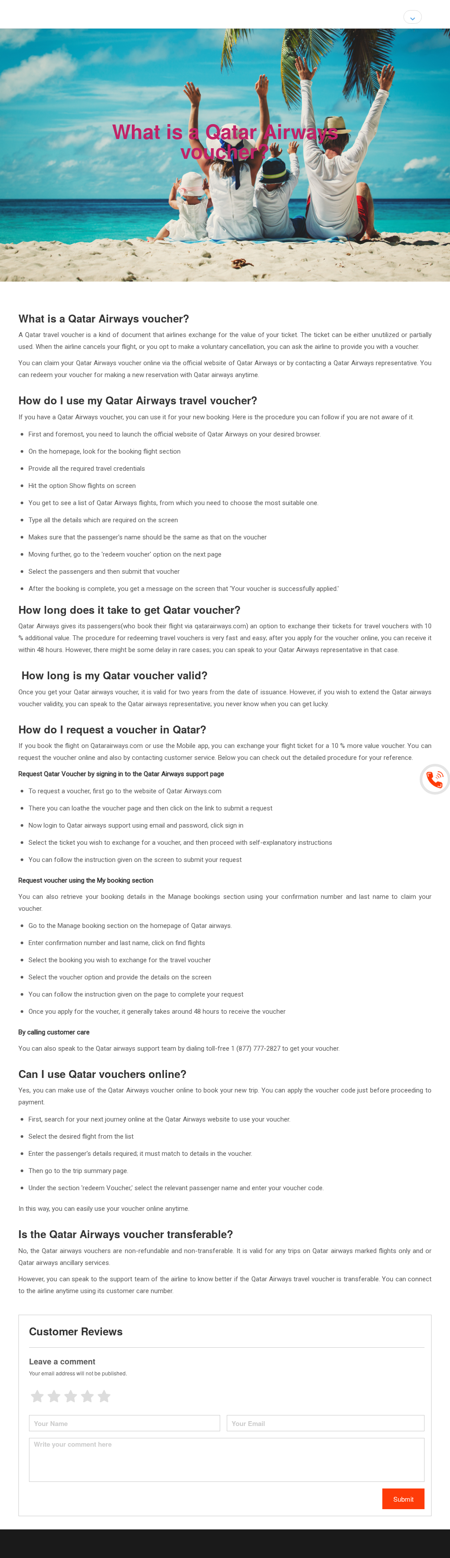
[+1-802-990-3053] (436, 779)
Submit (403, 1498)
